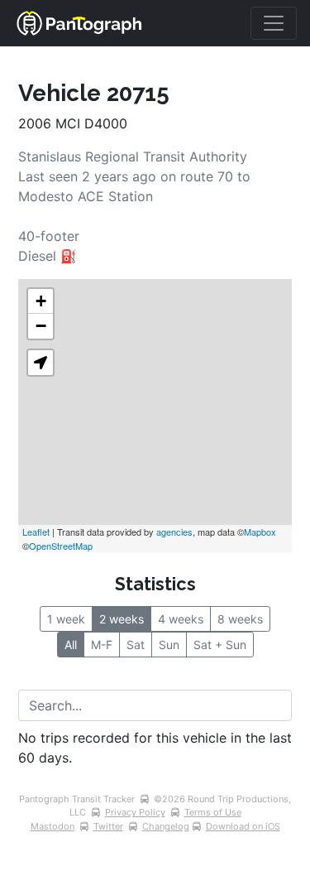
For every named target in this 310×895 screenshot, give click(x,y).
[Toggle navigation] (273, 23)
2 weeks (121, 619)
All (70, 645)
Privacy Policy (135, 812)
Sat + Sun (219, 645)
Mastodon (52, 826)
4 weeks (180, 619)
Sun (169, 645)
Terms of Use (212, 812)
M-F (101, 645)
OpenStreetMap (61, 545)
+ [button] (41, 301)
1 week (66, 619)
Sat (135, 645)
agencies (174, 531)
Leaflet (36, 531)
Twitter (108, 826)
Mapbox (260, 531)
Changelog (165, 826)
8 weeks (240, 619)
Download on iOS (243, 826)
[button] (40, 362)
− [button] (41, 325)
